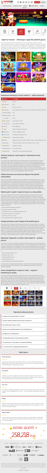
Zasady (6, 443)
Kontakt (23, 443)
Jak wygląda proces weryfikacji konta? (10, 333)
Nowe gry (13, 33)
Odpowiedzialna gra (14, 443)
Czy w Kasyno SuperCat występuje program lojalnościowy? (15, 346)
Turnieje (42, 6)
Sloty (29, 33)
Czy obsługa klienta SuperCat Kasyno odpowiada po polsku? (15, 338)
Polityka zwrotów (38, 443)
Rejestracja (37, 2)
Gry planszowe (37, 33)
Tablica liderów (34, 6)
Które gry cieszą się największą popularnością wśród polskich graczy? (17, 329)
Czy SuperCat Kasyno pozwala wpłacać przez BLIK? (13, 316)
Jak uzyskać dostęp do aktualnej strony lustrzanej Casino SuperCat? (17, 320)
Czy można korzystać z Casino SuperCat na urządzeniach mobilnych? (17, 342)
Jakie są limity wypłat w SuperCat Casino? (11, 325)
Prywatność (30, 443)
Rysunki (24, 7)
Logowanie (43, 2)
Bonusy (25, 6)
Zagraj (23, 21)
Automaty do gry (7, 6)
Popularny (21, 33)
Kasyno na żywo (17, 6)
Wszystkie (5, 33)
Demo (10, 57)
